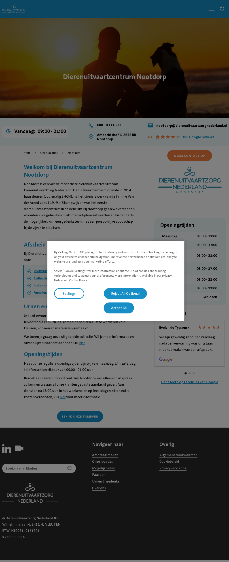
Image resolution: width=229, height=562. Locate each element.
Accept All (119, 308)
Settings (69, 293)
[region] (116, 281)
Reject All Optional (125, 293)
